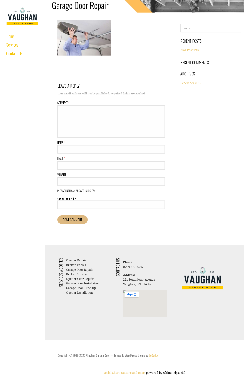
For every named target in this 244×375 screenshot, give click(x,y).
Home (10, 36)
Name (61, 142)
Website (61, 175)
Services (12, 44)
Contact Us (14, 53)
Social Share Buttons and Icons (124, 372)
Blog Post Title (190, 50)
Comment (63, 103)
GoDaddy (153, 355)
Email (61, 158)
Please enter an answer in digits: (76, 191)
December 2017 (190, 83)
